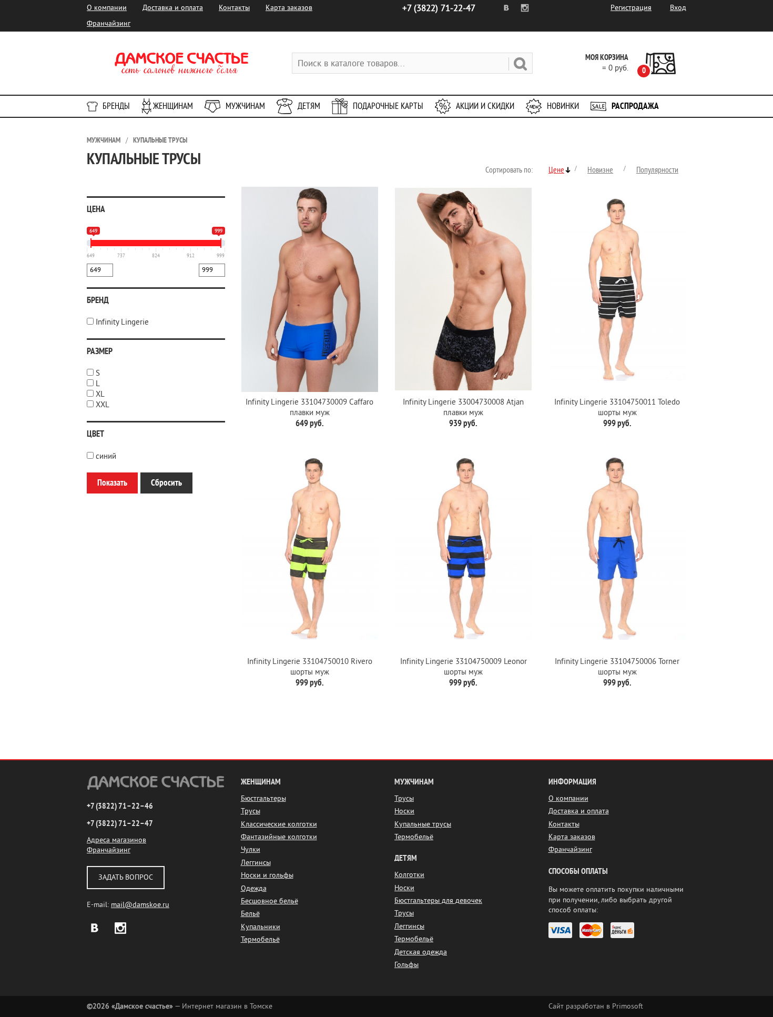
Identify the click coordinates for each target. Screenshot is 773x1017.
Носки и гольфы (267, 875)
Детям (309, 106)
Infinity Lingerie (122, 322)
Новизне (600, 170)
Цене (556, 170)
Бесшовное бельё (269, 901)
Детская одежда (420, 952)
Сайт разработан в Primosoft (595, 1006)
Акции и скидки (485, 106)
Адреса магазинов (116, 840)
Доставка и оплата (173, 8)
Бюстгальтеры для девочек (438, 900)
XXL (102, 404)
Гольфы (406, 965)
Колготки (409, 875)
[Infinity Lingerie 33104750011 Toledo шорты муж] (616, 289)
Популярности (657, 170)
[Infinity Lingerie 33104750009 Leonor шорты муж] (463, 548)
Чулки (250, 849)
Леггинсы (256, 863)
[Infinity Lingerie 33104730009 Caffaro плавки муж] (309, 289)
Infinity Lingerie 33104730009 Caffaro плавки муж (309, 407)
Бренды (116, 106)
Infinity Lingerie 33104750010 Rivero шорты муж (309, 667)
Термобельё (260, 939)
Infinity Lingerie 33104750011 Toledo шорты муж (617, 407)
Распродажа (635, 106)
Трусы (250, 811)
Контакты (234, 8)
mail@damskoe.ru (140, 905)
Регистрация (631, 8)
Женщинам (173, 106)
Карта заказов (289, 8)
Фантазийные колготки (279, 837)
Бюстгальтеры (263, 798)
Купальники (260, 927)
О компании (107, 8)
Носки (404, 811)
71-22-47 (438, 8)
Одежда (254, 888)
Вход (678, 8)
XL (100, 394)
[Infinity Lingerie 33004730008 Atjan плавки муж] (463, 289)
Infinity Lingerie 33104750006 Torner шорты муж (617, 667)
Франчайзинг (108, 23)
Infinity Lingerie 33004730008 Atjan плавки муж (463, 407)
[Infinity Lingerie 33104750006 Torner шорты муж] (616, 548)
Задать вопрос (125, 877)
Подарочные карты (388, 106)
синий (106, 456)
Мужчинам (245, 106)
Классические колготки (279, 824)
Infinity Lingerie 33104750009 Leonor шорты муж (463, 667)
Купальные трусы (160, 140)
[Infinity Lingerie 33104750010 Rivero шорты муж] (309, 548)
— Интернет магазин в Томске (179, 1006)
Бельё (250, 914)
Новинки (563, 106)
